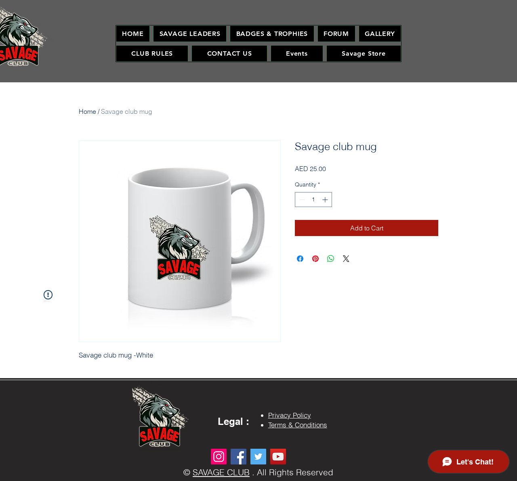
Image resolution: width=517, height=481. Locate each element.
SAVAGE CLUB (221, 472)
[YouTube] (278, 456)
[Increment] (326, 199)
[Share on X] (346, 259)
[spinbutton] (313, 199)
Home (87, 111)
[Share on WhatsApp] (331, 259)
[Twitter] (258, 456)
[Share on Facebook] (300, 259)
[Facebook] (238, 456)
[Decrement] (301, 199)
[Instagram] (219, 456)
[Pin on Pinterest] (315, 259)
